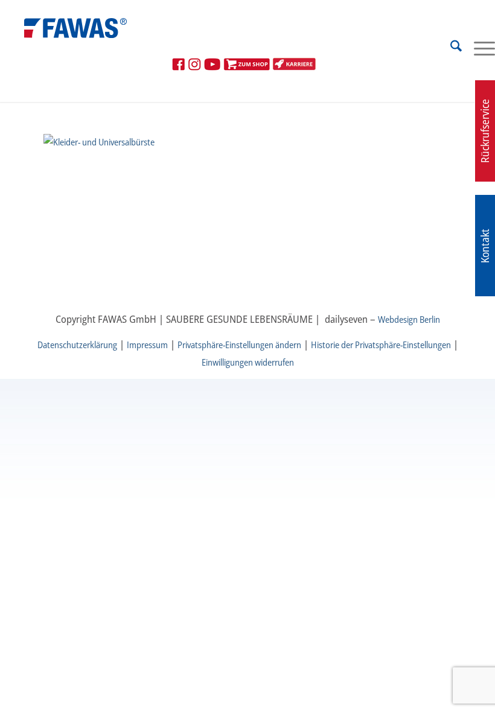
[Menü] (478, 47)
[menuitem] (450, 47)
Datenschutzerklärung (77, 345)
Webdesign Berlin (409, 319)
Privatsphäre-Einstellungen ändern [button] (239, 345)
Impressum (147, 345)
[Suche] (450, 47)
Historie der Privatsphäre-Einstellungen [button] (381, 345)
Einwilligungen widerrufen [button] (248, 362)
